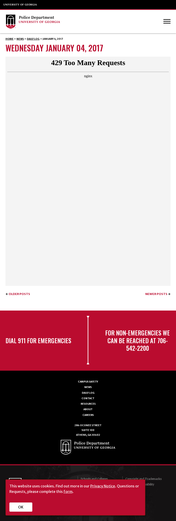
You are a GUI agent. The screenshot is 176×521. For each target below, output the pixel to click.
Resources (88, 403)
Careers (88, 415)
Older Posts (19, 294)
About (88, 409)
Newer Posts (156, 294)
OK (20, 507)
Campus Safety (88, 381)
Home (10, 38)
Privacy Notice (102, 486)
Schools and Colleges (94, 479)
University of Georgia (20, 4)
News (20, 38)
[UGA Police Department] (78, 21)
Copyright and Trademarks (143, 479)
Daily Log (33, 38)
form (67, 491)
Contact (88, 398)
